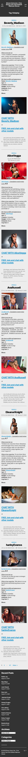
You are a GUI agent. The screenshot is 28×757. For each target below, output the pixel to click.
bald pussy (9, 137)
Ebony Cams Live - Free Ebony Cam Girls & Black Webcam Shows (14, 4)
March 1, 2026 (22, 26)
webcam (5, 145)
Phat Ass (20, 276)
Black (22, 137)
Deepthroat (17, 141)
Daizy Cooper (5, 718)
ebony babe (6, 142)
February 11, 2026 (22, 415)
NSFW (16, 142)
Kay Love (4, 692)
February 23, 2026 (15, 160)
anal (4, 137)
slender (15, 144)
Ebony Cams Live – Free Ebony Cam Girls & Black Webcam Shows (10, 752)
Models (14, 20)
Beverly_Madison (14, 22)
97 (10, 665)
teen (18, 402)
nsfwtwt (21, 142)
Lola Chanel (5, 687)
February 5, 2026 (22, 548)
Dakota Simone (6, 713)
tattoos (11, 535)
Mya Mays (4, 682)
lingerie (22, 274)
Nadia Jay (4, 676)
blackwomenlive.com (15, 139)
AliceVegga (14, 155)
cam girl (23, 139)
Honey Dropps (5, 702)
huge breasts (14, 653)
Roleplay (5, 144)
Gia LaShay (4, 707)
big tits (20, 394)
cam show (6, 141)
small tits (19, 144)
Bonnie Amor (5, 723)
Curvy (13, 272)
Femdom (12, 142)
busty (22, 395)
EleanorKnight (14, 412)
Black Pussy (6, 139)
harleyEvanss (14, 544)
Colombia (11, 141)
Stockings (6, 535)
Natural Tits (6, 276)
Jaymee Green (6, 697)
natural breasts (22, 653)
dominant (23, 141)
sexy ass (10, 144)
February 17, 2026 (22, 290)
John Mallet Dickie (10, 26)
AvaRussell (14, 287)
